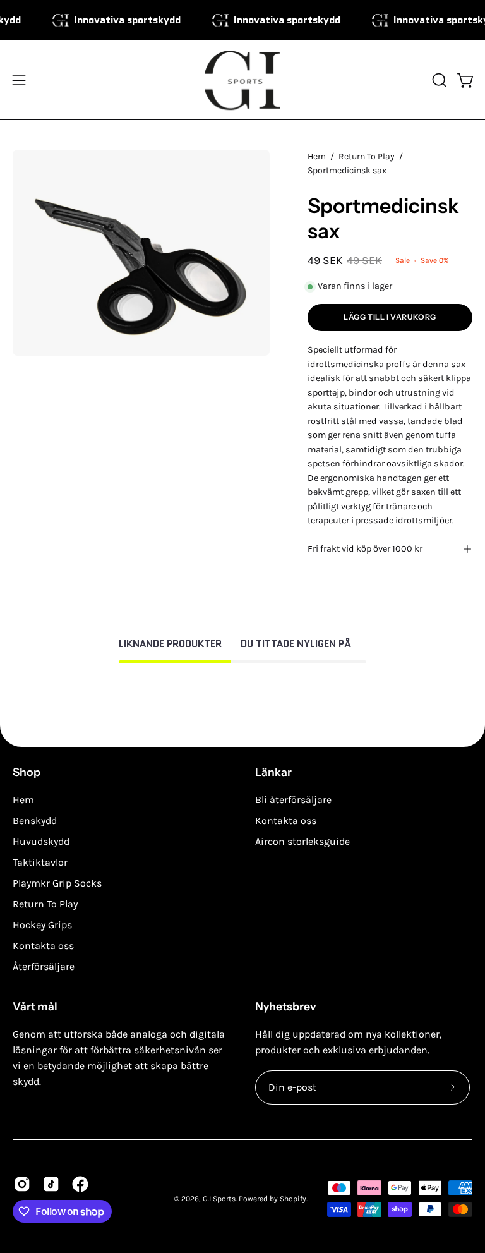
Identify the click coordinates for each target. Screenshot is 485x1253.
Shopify (293, 1198)
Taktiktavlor (40, 862)
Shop (26, 771)
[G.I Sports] (242, 80)
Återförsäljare (44, 966)
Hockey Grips (42, 925)
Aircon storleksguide (302, 841)
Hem (317, 156)
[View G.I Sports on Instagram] (22, 1184)
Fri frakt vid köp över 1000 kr (365, 548)
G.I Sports (219, 1198)
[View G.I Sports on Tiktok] (51, 1184)
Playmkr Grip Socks (57, 883)
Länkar (273, 771)
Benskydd (35, 820)
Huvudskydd (41, 841)
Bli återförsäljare (293, 800)
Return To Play (366, 156)
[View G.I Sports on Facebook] (80, 1184)
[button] (438, 80)
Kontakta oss (43, 946)
